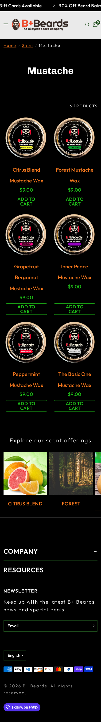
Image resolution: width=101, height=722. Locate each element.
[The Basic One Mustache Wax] (74, 342)
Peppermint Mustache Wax (26, 379)
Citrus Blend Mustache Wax (26, 175)
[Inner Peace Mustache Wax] (74, 235)
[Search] (87, 25)
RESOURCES (24, 570)
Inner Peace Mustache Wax (74, 272)
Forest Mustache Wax (74, 175)
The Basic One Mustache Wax (74, 379)
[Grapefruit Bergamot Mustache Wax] (26, 235)
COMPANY (21, 551)
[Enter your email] (92, 626)
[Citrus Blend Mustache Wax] (26, 138)
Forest (71, 504)
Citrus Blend (25, 504)
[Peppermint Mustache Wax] (26, 342)
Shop (27, 45)
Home (10, 45)
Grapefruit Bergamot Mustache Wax (26, 277)
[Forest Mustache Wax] (74, 138)
